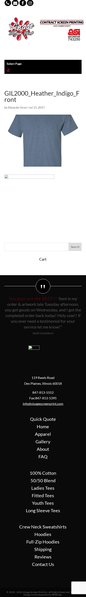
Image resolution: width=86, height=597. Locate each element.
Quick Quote (43, 419)
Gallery (42, 441)
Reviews (43, 557)
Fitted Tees (43, 495)
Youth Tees (43, 503)
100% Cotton (43, 473)
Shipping (43, 549)
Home (43, 426)
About (43, 449)
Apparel (43, 434)
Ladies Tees (42, 488)
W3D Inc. (57, 594)
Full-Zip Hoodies (42, 542)
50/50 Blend (43, 480)
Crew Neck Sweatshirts (43, 527)
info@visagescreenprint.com (43, 404)
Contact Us (43, 564)
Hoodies (42, 534)
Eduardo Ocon (17, 107)
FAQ (43, 456)
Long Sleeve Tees (43, 510)
